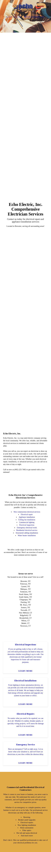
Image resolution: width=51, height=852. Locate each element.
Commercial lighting (26, 693)
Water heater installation (27, 706)
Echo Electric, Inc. (35, 17)
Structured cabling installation (27, 703)
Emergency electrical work (27, 698)
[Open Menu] (48, 7)
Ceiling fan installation (26, 690)
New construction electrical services (27, 682)
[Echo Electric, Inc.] (23, 7)
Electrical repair (27, 685)
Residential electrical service (26, 701)
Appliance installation (27, 688)
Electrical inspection (26, 695)
